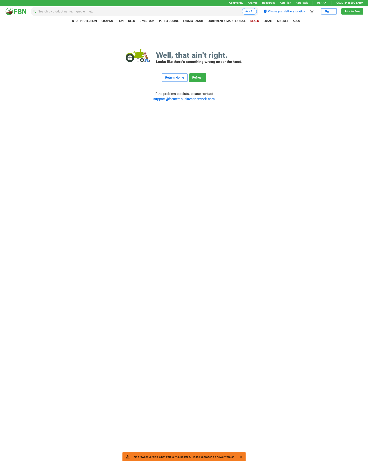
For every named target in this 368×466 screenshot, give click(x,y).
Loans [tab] (268, 20)
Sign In (328, 11)
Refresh (197, 77)
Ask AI (249, 11)
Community (236, 2)
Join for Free (352, 11)
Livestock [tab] (147, 20)
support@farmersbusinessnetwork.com (183, 99)
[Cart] (311, 11)
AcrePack (302, 2)
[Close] (241, 457)
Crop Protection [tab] (84, 20)
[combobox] (139, 11)
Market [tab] (282, 20)
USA (319, 2)
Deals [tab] (254, 20)
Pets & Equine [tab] (169, 20)
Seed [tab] (131, 20)
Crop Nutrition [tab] (112, 20)
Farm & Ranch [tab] (193, 20)
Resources (268, 2)
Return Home (174, 77)
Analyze (253, 2)
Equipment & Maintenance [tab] (227, 20)
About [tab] (297, 20)
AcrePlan (285, 2)
